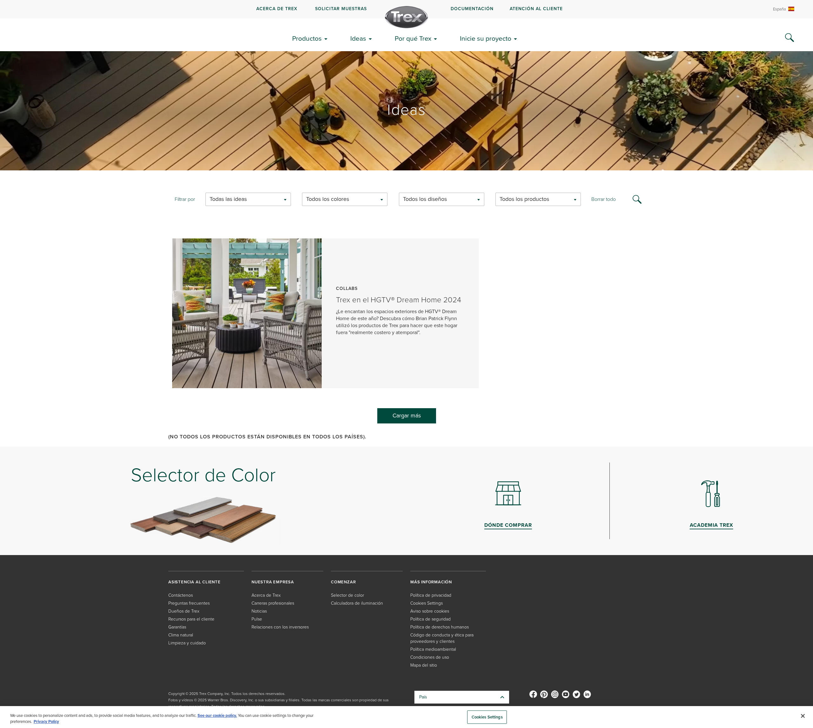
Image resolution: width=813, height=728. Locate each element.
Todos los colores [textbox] (327, 199)
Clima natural (180, 635)
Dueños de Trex (183, 611)
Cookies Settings (487, 717)
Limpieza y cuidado (187, 643)
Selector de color (347, 595)
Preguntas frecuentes (189, 603)
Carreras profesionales (273, 603)
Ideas (358, 38)
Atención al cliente (536, 8)
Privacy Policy (46, 721)
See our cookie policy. (217, 715)
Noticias (259, 611)
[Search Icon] (789, 38)
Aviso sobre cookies (429, 611)
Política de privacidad (430, 595)
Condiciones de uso (429, 657)
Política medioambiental (433, 649)
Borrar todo (603, 199)
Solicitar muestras (341, 8)
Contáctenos (180, 595)
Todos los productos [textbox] (524, 199)
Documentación (472, 8)
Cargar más (407, 415)
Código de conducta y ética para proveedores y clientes (442, 638)
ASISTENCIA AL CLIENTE (194, 582)
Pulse (257, 619)
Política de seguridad (430, 619)
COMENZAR (343, 582)
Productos (307, 38)
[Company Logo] (406, 17)
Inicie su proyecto (485, 38)
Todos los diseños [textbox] (425, 199)
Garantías (177, 627)
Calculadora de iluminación (357, 603)
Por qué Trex (413, 38)
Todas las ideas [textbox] (228, 199)
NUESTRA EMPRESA (273, 582)
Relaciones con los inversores (280, 627)
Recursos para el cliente (191, 619)
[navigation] (406, 9)
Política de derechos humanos (439, 627)
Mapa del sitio (423, 665)
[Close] (803, 716)
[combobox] (248, 199)
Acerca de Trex (276, 8)
